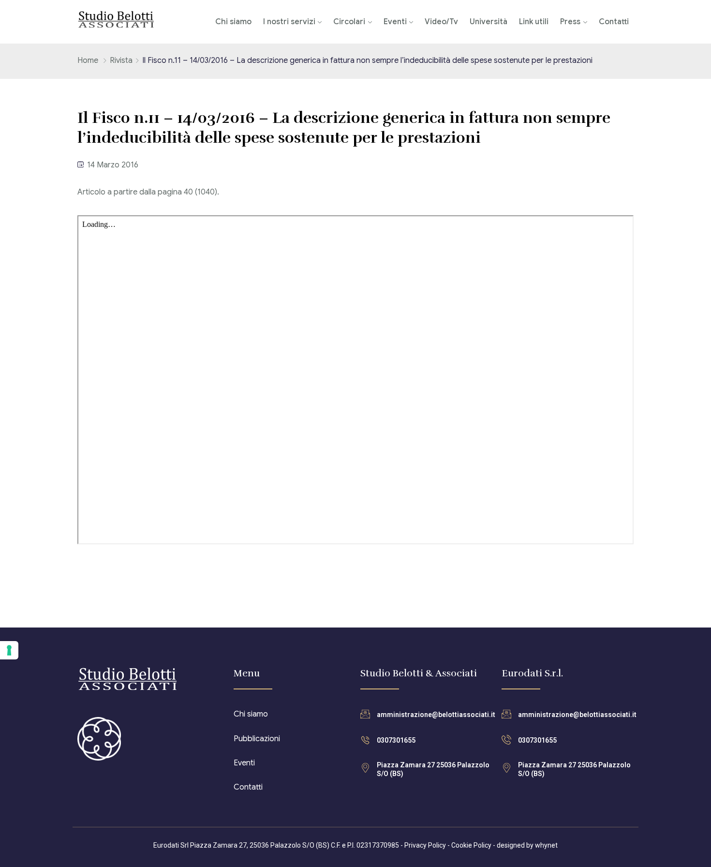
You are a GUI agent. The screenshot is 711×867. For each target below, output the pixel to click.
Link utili (533, 22)
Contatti (614, 22)
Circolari (349, 22)
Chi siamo (233, 22)
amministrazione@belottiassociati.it (436, 714)
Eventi (395, 22)
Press (570, 22)
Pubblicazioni (257, 739)
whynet (546, 845)
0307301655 (396, 740)
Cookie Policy (471, 845)
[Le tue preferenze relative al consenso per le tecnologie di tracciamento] (9, 650)
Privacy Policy (425, 845)
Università (488, 22)
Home (87, 60)
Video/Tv (441, 22)
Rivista (121, 60)
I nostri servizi (289, 22)
